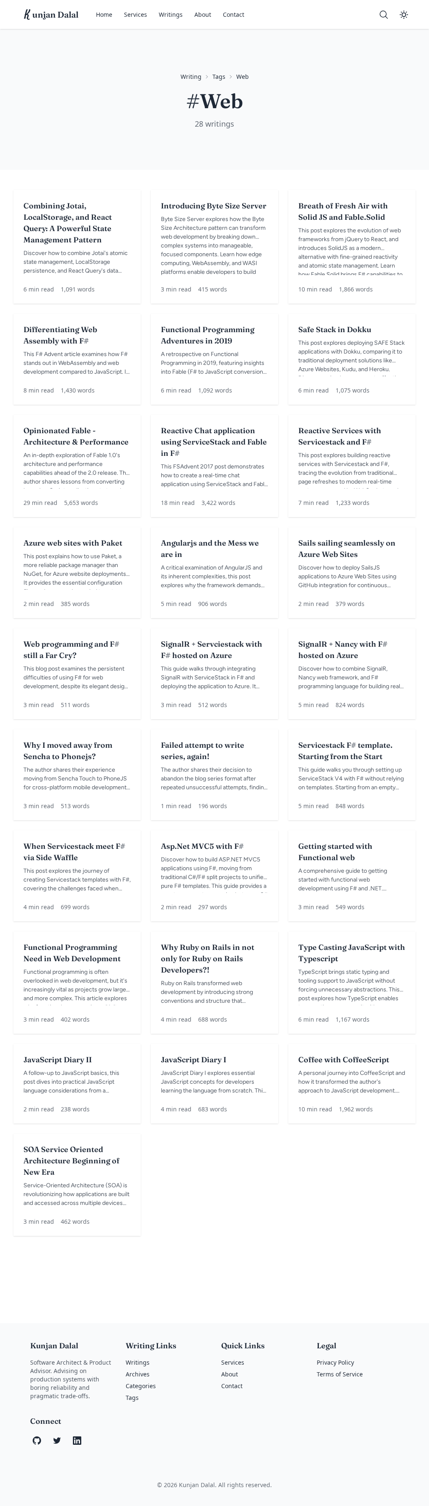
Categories (141, 1386)
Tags (218, 77)
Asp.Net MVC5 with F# (202, 846)
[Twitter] (57, 1440)
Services (135, 14)
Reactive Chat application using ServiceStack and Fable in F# (214, 442)
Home (104, 14)
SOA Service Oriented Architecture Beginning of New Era (71, 1160)
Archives (138, 1374)
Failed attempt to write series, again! (202, 750)
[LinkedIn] (77, 1440)
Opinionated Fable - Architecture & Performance (76, 436)
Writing (191, 77)
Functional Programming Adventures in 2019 (207, 335)
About (202, 14)
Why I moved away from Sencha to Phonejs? (67, 750)
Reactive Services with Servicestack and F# (339, 436)
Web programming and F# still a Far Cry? (71, 649)
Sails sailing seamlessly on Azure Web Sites (346, 548)
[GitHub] (37, 1440)
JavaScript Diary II (57, 1059)
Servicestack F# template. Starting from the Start (345, 750)
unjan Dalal (51, 15)
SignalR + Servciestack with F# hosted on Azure (211, 649)
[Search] (383, 14)
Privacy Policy (335, 1362)
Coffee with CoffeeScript (343, 1059)
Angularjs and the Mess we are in (210, 548)
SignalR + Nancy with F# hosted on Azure (343, 649)
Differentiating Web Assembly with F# (60, 335)
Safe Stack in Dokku (334, 329)
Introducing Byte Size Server (213, 206)
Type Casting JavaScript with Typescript (351, 952)
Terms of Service (340, 1374)
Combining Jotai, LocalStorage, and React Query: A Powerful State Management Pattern (67, 222)
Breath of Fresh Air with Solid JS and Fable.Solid (343, 211)
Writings (171, 14)
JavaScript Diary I (193, 1059)
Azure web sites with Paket (72, 543)
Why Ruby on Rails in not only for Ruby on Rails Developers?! (207, 958)
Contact (233, 14)
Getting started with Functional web (335, 851)
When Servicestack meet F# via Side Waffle (74, 851)
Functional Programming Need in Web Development (72, 952)
